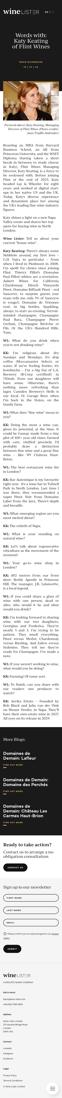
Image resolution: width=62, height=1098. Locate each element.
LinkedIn (7, 1048)
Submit (12, 948)
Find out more (13, 765)
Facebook (8, 1058)
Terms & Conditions (12, 1080)
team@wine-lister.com (14, 998)
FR (53, 12)
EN (46, 12)
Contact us (15, 867)
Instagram (8, 1053)
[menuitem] (14, 1075)
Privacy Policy (10, 1075)
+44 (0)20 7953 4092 (13, 1004)
